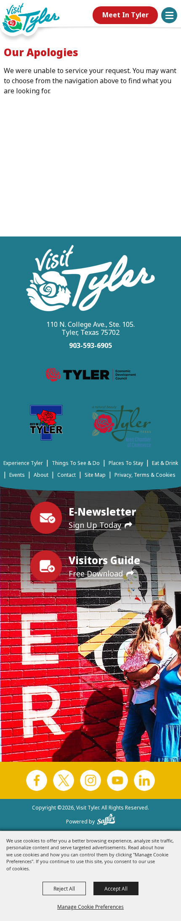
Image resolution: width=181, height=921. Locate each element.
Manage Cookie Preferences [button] (90, 906)
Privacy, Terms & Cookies (145, 474)
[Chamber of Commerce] (121, 427)
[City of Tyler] (46, 424)
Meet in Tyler (125, 14)
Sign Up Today (95, 525)
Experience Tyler (23, 463)
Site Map (95, 474)
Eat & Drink (165, 463)
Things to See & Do (76, 463)
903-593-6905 (90, 345)
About (41, 474)
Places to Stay (126, 463)
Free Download (96, 573)
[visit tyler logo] (90, 279)
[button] (169, 15)
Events (17, 474)
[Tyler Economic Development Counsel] (90, 376)
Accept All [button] (116, 888)
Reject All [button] (64, 888)
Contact (66, 474)
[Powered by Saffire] (106, 817)
